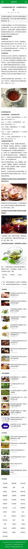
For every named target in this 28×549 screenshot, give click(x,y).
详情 (12, 207)
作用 (5, 524)
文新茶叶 (5, 503)
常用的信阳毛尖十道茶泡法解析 (18, 443)
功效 (23, 520)
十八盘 (14, 508)
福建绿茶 (5, 495)
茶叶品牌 (23, 483)
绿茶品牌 (14, 483)
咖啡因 (5, 491)
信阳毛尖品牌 (11, 29)
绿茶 (14, 487)
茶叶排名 (5, 520)
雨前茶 (5, 528)
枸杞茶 (5, 512)
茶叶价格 (4, 274)
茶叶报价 (12, 274)
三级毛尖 (23, 516)
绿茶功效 (14, 491)
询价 (22, 546)
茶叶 (5, 516)
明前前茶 (5, 532)
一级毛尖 (23, 524)
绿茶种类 (23, 495)
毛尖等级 (14, 503)
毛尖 (23, 512)
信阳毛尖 (14, 2)
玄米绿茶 (5, 499)
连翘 (14, 520)
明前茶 (14, 532)
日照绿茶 (5, 487)
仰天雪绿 (14, 499)
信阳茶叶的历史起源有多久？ (17, 450)
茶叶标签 (4, 479)
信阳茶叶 (14, 528)
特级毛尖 (23, 528)
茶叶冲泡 (5, 508)
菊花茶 (14, 512)
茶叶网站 (13, 546)
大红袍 (19, 274)
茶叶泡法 (23, 503)
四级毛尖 (14, 516)
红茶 (23, 487)
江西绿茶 (14, 495)
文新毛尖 (23, 499)
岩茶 (2, 83)
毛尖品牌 (5, 483)
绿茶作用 (23, 491)
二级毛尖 (14, 524)
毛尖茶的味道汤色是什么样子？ (18, 457)
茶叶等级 (5, 536)
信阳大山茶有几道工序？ (16, 463)
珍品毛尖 (23, 532)
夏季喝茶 (23, 508)
